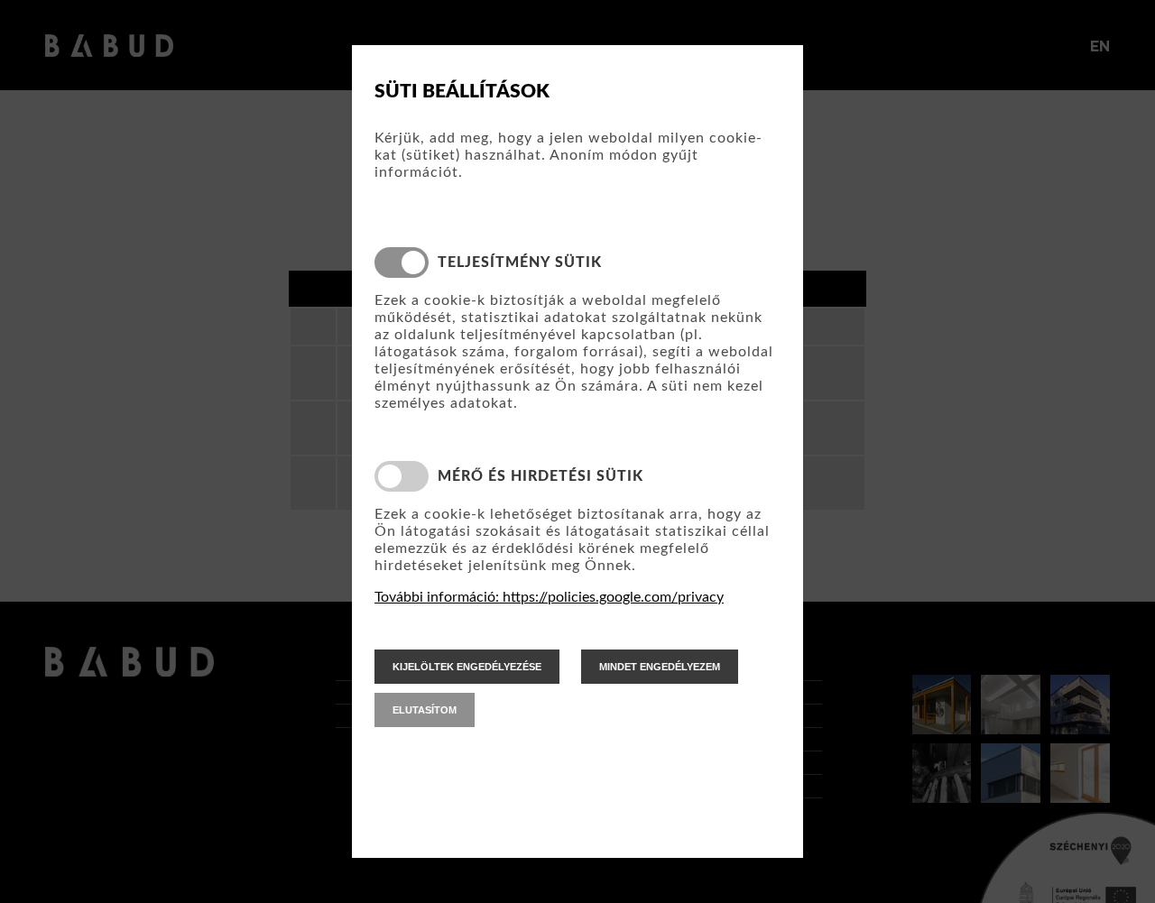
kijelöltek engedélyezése (467, 666)
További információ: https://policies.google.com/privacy (549, 597)
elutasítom (425, 710)
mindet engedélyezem (659, 666)
